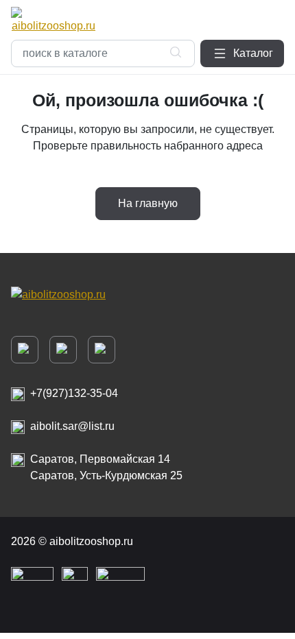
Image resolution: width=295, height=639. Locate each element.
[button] (242, 53)
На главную (148, 203)
